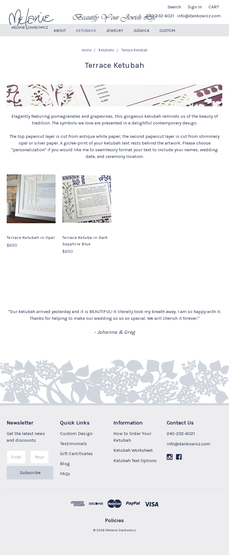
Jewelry (114, 30)
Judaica (141, 30)
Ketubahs (86, 30)
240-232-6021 (160, 15)
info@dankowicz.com (199, 15)
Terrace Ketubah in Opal (31, 237)
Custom (167, 30)
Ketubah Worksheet (133, 450)
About (60, 30)
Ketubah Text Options (135, 460)
